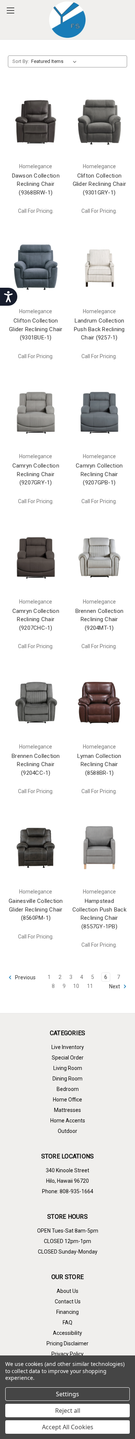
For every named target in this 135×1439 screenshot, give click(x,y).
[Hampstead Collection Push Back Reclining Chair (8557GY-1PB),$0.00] (99, 847)
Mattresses (67, 1110)
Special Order (68, 1058)
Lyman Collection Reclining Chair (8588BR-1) (99, 764)
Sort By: (20, 61)
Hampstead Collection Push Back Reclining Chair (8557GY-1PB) (99, 914)
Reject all (67, 1410)
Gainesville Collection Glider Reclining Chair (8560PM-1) (36, 909)
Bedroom (68, 1089)
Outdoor (67, 1131)
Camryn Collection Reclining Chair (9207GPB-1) (99, 474)
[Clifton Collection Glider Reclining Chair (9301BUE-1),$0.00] (36, 267)
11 (90, 986)
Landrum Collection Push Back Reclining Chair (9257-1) (99, 329)
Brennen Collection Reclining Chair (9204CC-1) (36, 764)
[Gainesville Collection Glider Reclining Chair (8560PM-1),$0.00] (36, 847)
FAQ (67, 1322)
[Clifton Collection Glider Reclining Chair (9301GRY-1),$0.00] (99, 122)
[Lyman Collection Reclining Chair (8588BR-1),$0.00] (99, 702)
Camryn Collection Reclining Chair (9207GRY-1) (35, 474)
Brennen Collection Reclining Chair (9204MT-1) (99, 619)
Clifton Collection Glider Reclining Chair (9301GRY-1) (99, 184)
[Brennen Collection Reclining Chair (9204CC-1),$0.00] (36, 702)
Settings (67, 1394)
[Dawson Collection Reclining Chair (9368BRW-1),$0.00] (36, 122)
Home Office (67, 1100)
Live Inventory (67, 1047)
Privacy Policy (67, 1354)
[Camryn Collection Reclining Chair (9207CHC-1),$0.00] (36, 557)
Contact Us (68, 1302)
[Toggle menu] (10, 10)
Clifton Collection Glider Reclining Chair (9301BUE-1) (36, 329)
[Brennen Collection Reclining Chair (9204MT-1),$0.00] (99, 557)
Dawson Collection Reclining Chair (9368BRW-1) (36, 184)
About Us (67, 1291)
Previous (25, 977)
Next (115, 986)
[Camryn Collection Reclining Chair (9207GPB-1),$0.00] (99, 412)
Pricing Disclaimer (67, 1343)
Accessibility (67, 1333)
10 (76, 986)
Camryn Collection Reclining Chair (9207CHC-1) (35, 619)
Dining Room (67, 1079)
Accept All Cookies (67, 1427)
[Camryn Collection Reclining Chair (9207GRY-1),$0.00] (36, 412)
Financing (67, 1312)
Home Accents (67, 1121)
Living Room (67, 1068)
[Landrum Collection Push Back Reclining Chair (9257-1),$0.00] (99, 267)
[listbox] (55, 61)
